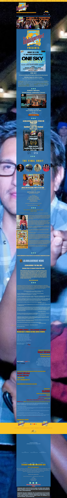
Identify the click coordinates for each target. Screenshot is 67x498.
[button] (33, 115)
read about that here (34, 273)
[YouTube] (46, 14)
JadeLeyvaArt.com (44, 245)
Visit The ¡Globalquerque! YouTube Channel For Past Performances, (28, 255)
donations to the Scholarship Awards (24, 85)
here (30, 490)
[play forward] (51, 168)
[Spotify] (47, 14)
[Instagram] (45, 14)
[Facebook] (30, 424)
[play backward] (16, 168)
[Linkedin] (36, 424)
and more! (48, 255)
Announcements (43, 255)
